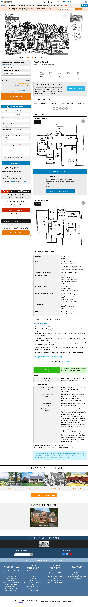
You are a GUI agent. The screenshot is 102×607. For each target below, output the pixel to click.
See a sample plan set (40, 323)
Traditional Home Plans (48, 64)
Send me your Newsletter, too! (13, 157)
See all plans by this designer (44, 495)
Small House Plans (32, 588)
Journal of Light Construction (77, 577)
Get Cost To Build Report (15, 210)
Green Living (55, 571)
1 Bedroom (33, 573)
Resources (39, 560)
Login (51, 2)
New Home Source (77, 571)
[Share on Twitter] (63, 108)
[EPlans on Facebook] (63, 554)
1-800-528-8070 (68, 2)
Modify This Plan (75, 89)
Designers (56, 5)
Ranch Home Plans (11, 586)
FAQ (50, 560)
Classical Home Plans (11, 575)
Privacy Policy (34, 10)
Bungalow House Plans (11, 573)
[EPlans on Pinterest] (70, 554)
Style (8, 5)
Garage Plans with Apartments (33, 582)
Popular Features (40, 5)
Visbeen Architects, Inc (55, 580)
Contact (61, 560)
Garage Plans (33, 580)
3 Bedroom (33, 577)
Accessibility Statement (67, 601)
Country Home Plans (11, 579)
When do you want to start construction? (14, 118)
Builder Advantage (77, 573)
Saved (85, 5)
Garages (31, 5)
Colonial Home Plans (11, 577)
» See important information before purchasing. (47, 357)
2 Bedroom (33, 575)
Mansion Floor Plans (33, 586)
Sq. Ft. (26, 5)
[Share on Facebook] (60, 108)
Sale (66, 5)
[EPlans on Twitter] (67, 554)
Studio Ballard (55, 579)
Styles (32, 560)
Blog (62, 5)
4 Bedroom (33, 579)
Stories (20, 5)
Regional (49, 5)
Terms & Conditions (24, 10)
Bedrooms (14, 5)
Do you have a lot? (7, 124)
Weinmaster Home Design (55, 582)
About (55, 560)
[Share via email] (54, 108)
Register (45, 2)
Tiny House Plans (33, 590)
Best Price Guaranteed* (22, 83)
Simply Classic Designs (55, 577)
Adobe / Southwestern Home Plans (11, 571)
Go (86, 2)
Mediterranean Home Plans (11, 582)
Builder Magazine (77, 575)
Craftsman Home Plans (11, 580)
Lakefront (33, 584)
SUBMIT (78, 9)
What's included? (6, 64)
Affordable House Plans (33, 571)
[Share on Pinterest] (66, 108)
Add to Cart (16, 96)
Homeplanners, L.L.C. (55, 573)
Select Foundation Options (10, 71)
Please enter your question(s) (11, 145)
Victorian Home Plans (11, 590)
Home (35, 64)
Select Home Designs (55, 575)
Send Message (15, 163)
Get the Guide (16, 232)
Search (3, 5)
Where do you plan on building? (12, 135)
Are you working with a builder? (11, 129)
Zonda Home (77, 579)
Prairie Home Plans (11, 584)
